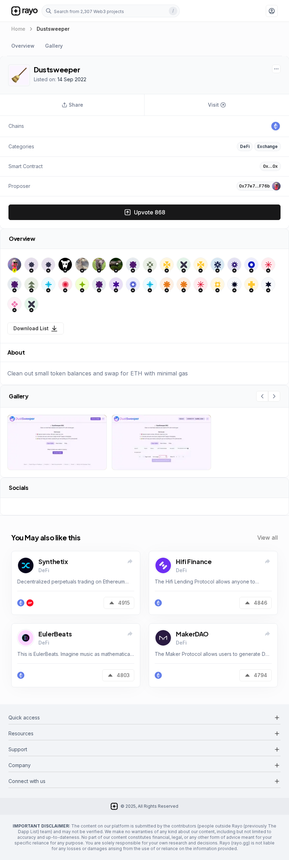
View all (267, 537)
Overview (23, 46)
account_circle (271, 10)
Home (18, 29)
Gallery (54, 46)
